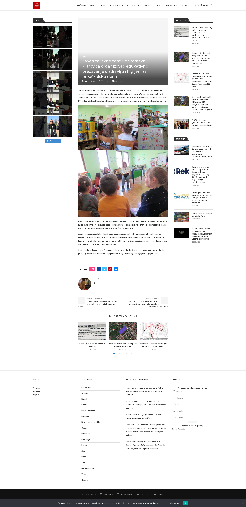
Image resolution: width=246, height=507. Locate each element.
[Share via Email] (116, 269)
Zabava (158, 5)
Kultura (136, 5)
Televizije (179, 398)
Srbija (93, 5)
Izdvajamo (85, 393)
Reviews (84, 445)
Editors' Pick (86, 387)
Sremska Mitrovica (119, 5)
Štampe (178, 391)
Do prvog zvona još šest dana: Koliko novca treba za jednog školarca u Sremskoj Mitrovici (144, 391)
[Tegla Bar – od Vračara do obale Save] (181, 217)
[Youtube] (204, 5)
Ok (186, 503)
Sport (148, 5)
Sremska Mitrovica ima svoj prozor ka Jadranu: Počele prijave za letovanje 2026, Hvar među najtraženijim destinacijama (201, 174)
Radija (177, 404)
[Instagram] (201, 5)
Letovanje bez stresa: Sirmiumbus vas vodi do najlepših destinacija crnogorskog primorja (202, 151)
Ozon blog (85, 434)
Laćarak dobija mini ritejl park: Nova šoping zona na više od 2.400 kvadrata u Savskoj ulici (201, 58)
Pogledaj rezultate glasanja (192, 426)
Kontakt (36, 391)
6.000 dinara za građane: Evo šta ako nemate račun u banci (202, 122)
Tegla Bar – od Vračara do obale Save (202, 214)
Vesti (83, 474)
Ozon (92, 81)
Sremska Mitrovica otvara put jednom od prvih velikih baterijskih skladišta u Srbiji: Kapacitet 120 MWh (202, 80)
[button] (82, 338)
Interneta (179, 411)
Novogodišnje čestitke (90, 422)
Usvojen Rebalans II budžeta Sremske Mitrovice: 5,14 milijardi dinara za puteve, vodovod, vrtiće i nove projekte (202, 103)
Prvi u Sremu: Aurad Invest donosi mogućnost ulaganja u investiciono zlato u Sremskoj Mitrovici (202, 234)
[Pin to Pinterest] (110, 269)
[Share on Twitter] (104, 269)
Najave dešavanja (88, 410)
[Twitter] (198, 5)
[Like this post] (93, 269)
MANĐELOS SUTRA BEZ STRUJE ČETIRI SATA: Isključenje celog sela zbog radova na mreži (146, 404)
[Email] (207, 5)
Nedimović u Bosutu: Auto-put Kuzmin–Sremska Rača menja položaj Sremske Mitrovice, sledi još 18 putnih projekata (145, 445)
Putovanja (85, 439)
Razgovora (179, 417)
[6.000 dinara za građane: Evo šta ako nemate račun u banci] (181, 124)
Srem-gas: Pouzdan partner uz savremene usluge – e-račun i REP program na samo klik (202, 198)
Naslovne (85, 416)
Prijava (36, 395)
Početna (81, 5)
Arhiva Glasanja (178, 429)
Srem (102, 5)
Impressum (171, 5)
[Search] (211, 5)
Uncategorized (87, 468)
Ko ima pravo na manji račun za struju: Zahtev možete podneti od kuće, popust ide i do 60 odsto (202, 33)
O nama (36, 388)
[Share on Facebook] (99, 269)
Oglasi (184, 5)
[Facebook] (195, 5)
